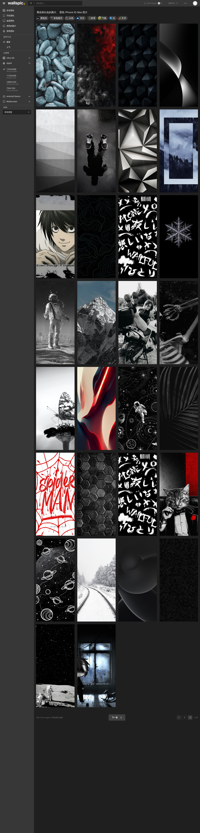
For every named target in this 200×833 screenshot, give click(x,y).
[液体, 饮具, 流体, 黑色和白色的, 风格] (96, 150)
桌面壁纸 (10, 20)
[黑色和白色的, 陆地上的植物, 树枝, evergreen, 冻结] (179, 236)
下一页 (115, 717)
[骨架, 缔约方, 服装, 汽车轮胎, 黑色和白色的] (179, 322)
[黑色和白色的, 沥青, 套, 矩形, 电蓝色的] (179, 580)
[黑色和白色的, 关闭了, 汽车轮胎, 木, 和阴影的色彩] (179, 408)
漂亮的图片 (11, 26)
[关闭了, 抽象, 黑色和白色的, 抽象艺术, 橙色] (96, 408)
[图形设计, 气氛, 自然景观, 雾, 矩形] (179, 150)
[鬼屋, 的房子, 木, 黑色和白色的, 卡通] (96, 665)
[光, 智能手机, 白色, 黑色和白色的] (179, 65)
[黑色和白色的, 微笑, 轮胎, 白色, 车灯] (137, 322)
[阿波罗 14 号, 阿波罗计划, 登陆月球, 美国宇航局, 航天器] (55, 665)
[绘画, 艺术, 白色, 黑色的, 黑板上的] (55, 580)
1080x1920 (11, 82)
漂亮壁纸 (10, 31)
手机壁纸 (10, 15)
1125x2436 (11, 76)
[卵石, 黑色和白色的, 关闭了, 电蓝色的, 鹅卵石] (55, 65)
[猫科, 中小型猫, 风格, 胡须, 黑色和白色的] (179, 494)
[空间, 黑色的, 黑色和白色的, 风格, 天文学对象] (137, 408)
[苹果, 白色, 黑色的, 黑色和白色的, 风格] (55, 322)
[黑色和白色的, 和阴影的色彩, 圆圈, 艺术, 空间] (137, 580)
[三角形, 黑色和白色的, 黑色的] (137, 65)
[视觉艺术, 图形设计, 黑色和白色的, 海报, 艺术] (137, 494)
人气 (8, 47)
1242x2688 (11, 69)
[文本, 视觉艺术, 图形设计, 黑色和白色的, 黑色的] (137, 236)
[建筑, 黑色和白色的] (55, 150)
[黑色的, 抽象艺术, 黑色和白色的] (96, 65)
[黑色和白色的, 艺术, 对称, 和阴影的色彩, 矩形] (96, 494)
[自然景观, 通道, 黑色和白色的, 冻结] (96, 580)
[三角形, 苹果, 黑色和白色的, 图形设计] (137, 150)
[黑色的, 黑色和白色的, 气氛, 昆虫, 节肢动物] (55, 408)
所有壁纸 (10, 10)
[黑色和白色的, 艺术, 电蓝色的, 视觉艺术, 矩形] (96, 236)
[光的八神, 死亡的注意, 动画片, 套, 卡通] (55, 236)
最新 (8, 42)
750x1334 (11, 88)
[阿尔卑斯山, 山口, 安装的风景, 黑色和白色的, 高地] (96, 322)
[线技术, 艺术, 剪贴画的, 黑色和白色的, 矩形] (55, 494)
